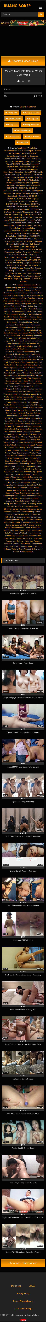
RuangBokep (10, 257)
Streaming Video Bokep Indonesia (18, 520)
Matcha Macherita (28, 107)
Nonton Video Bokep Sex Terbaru (26, 450)
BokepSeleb (12, 196)
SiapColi (28, 263)
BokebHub (30, 159)
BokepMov (37, 191)
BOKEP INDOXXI (17, 161)
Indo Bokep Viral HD (27, 333)
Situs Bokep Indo (29, 461)
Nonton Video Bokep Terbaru (16, 453)
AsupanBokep (14, 153)
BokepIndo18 (33, 183)
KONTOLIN (22, 236)
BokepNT (7, 193)
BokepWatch (22, 207)
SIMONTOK (11, 265)
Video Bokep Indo (33, 528)
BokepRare (27, 193)
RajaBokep (33, 255)
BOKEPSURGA (23, 199)
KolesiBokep (11, 236)
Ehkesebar (36, 215)
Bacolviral (32, 153)
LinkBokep (8, 239)
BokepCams (8, 172)
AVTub (24, 153)
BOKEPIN (38, 177)
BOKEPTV (35, 204)
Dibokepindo (28, 212)
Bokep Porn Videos (27, 317)
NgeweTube (10, 241)
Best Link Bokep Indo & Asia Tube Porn (20, 298)
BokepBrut (32, 169)
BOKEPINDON (34, 185)
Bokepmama (26, 191)
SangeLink (9, 260)
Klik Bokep (22, 233)
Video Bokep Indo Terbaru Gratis (17, 530)
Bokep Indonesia (32, 125)
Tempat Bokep (23, 268)
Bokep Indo (12, 113)
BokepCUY (29, 172)
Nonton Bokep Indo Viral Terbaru (20, 391)
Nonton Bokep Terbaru (14, 410)
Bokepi (7, 177)
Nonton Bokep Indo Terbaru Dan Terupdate (22, 378)
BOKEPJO (23, 188)
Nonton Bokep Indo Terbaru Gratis (19, 381)
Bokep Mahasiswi (32, 113)
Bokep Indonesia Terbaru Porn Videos (27, 311)
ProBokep (37, 252)
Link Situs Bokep (30, 365)
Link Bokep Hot (32, 357)
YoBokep (23, 281)
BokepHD (18, 175)
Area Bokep (32, 148)
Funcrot (37, 217)
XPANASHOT (37, 279)
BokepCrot (19, 172)
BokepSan (37, 193)
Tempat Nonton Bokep (23, 1301)
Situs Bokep (34, 458)
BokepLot (7, 191)
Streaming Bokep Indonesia (15, 509)
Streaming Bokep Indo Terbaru (18, 501)
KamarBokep (15, 228)
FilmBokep (28, 217)
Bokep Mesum (13, 136)
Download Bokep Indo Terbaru (18, 325)
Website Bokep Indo (33, 549)
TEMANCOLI (10, 268)
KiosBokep (12, 233)
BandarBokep (12, 156)
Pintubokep (24, 249)
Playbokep (8, 252)
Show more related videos (23, 1263)
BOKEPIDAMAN (26, 177)
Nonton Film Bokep (22, 418)
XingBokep (18, 279)
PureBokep (12, 255)
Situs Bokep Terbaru (28, 464)
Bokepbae (24, 167)
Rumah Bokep (22, 257)
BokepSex (23, 196)
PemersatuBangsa (28, 247)
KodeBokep (33, 233)
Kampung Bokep (28, 228)
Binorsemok (20, 159)
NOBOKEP (28, 241)
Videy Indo (27, 273)
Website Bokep (33, 276)
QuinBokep (22, 255)
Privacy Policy (23, 1293)
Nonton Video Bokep (12, 437)
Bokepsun (11, 199)
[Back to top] (38, 1314)
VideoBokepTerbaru (13, 273)
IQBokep (28, 225)
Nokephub (38, 241)
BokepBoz (23, 169)
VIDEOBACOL (31, 271)
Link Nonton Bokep (29, 362)
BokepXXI (8, 209)
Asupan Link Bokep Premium (31, 295)
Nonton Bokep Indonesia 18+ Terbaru (26, 397)
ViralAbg (36, 273)
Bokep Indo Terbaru (13, 303)
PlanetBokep (35, 249)
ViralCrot (9, 276)
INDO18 (14, 220)
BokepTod (33, 201)
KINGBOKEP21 (36, 231)
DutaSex (27, 215)
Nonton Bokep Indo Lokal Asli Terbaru (26, 375)
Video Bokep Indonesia (30, 533)
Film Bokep (16, 330)
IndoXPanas (21, 223)
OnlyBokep (34, 244)
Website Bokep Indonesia (23, 552)
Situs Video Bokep (23, 1309)
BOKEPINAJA (23, 180)
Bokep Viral (33, 119)
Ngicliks (19, 241)
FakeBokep (18, 217)
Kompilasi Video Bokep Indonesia (19, 354)
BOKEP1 (16, 164)
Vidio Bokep (25, 544)
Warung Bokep (20, 276)
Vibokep (11, 271)
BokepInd (34, 180)
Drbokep (7, 215)
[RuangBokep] (18, 6)
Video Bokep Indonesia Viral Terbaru (20, 536)
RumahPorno (35, 257)
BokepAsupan (12, 167)
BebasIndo (34, 156)
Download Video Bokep (24, 61)
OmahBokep (23, 244)
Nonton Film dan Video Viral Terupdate (24, 432)
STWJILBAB (22, 265)
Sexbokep (19, 263)
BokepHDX (28, 175)
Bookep (17, 209)
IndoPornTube (35, 220)
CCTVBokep (36, 209)
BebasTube (9, 159)
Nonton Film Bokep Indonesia (28, 426)
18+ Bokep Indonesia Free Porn (27, 285)
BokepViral (11, 207)
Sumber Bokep (28, 522)
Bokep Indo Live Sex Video (32, 301)
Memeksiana (28, 239)
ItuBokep (37, 225)
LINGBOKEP (33, 236)
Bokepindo (10, 183)
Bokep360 (34, 164)
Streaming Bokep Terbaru (30, 512)
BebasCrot (23, 156)
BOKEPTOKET (12, 204)
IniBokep (20, 225)
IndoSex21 (10, 223)
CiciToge (7, 212)
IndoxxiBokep (9, 225)
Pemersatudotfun (11, 249)
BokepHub (38, 175)
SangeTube (20, 260)
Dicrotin (38, 212)
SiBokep (36, 263)
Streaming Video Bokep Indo (28, 517)
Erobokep (8, 217)
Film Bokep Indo (29, 330)
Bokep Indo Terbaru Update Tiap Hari (26, 306)
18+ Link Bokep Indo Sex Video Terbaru (21, 287)
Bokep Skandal (15, 119)
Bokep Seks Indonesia (22, 319)
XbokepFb (8, 279)
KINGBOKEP (23, 231)
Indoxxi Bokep (33, 223)
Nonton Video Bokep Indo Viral (29, 442)
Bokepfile (39, 172)
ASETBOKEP (20, 151)
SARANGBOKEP (33, 260)
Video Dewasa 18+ (24, 538)
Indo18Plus (23, 220)
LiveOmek (18, 239)
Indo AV (7, 220)
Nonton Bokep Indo (25, 370)
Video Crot (20, 271)
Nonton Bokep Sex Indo (32, 407)
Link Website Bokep (27, 367)
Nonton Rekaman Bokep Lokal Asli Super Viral (22, 434)
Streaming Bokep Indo (29, 498)
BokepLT (16, 191)
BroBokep (25, 209)
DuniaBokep (17, 215)
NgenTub (39, 239)
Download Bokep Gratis (28, 322)
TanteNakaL (34, 265)
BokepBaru (33, 167)
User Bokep (35, 268)
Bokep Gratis (14, 301)
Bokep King (29, 161)
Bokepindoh (22, 185)
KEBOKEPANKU (10, 231)
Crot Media (17, 212)
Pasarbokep (14, 247)
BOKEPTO (23, 201)
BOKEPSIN (32, 196)
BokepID (15, 177)
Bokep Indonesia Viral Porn (16, 314)
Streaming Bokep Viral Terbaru (18, 514)
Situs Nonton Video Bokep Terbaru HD (27, 480)
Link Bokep (19, 357)
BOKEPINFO (12, 188)
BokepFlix (9, 175)
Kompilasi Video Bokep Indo (28, 351)
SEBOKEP (9, 263)
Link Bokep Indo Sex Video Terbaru (28, 359)
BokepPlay (17, 193)
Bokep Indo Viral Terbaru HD (15, 309)
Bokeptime (12, 201)
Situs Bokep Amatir (12, 461)
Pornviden (27, 252)
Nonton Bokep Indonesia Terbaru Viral (19, 405)
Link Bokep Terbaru (13, 362)
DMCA (32, 1286)
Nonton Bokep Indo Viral (32, 389)
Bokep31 (25, 164)
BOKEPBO (12, 169)
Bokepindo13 (21, 183)
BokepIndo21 (10, 185)
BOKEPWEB (33, 207)
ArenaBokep (9, 151)
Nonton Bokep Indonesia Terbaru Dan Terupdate (23, 399)
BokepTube (24, 204)
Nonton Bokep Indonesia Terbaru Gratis (23, 402)
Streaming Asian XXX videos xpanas (18, 496)
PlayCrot (17, 252)
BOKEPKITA (33, 188)
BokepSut (34, 199)
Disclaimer (16, 1286)
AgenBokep (21, 148)
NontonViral (12, 244)
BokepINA (12, 180)
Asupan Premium (34, 151)
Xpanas (27, 279)
